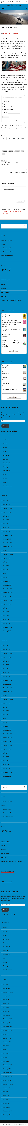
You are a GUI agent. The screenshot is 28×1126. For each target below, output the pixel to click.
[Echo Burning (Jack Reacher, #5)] (24, 318)
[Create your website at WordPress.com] (14, 2)
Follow (5, 426)
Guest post (6, 463)
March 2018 (6, 531)
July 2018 (6, 516)
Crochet (5, 451)
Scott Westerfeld (6, 373)
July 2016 (6, 608)
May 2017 (6, 569)
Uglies (4, 371)
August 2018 (7, 512)
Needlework (6, 470)
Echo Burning (6, 315)
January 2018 (7, 539)
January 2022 (7, 504)
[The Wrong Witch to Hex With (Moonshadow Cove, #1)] (24, 330)
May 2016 (6, 615)
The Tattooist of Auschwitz (10, 389)
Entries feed (7, 248)
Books (5, 444)
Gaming (5, 459)
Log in (5, 244)
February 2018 (7, 535)
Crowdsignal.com (16, 120)
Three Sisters (6, 383)
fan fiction (6, 455)
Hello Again (5, 292)
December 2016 (7, 589)
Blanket (4, 151)
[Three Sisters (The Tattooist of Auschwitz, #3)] (24, 385)
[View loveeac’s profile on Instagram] (6, 269)
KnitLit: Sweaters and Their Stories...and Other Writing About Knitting (12, 343)
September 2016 (8, 600)
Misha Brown (5, 326)
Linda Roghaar (5, 346)
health (11, 151)
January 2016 (7, 631)
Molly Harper (5, 330)
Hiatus (3, 296)
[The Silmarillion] (24, 336)
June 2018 (6, 520)
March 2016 (6, 623)
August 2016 (6, 604)
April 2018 (6, 527)
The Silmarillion (6, 335)
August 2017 (6, 558)
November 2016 (7, 592)
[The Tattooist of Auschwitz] (24, 391)
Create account (7, 240)
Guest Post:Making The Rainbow (11, 300)
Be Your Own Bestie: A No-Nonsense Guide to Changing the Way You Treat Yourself (11, 322)
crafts (5, 447)
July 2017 (6, 562)
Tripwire (4, 377)
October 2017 (7, 550)
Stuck (3, 284)
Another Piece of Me (14, 6)
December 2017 (7, 543)
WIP (3, 154)
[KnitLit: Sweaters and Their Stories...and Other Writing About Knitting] (24, 344)
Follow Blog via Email (10, 407)
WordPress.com (8, 255)
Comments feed (8, 252)
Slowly (3, 288)
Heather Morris (5, 385)
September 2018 (8, 508)
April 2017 (6, 573)
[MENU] (3, 8)
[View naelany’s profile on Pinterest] (10, 269)
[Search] (24, 8)
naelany (16, 33)
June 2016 (6, 612)
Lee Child (4, 316)
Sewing (5, 482)
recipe (5, 478)
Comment (20, 201)
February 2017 (7, 581)
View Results (9, 120)
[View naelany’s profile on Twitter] (2, 269)
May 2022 (6, 500)
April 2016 (6, 619)
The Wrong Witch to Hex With (11, 329)
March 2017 (6, 577)
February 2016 (7, 627)
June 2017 (6, 566)
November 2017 (7, 546)
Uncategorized (7, 486)
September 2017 (8, 554)
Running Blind (6, 366)
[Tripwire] (24, 379)
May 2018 (6, 523)
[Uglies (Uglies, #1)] (24, 373)
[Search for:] (14, 226)
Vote (5, 117)
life (23, 151)
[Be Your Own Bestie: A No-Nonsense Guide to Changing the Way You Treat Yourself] (24, 323)
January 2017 (7, 585)
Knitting (17, 151)
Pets (4, 474)
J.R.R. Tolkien (5, 336)
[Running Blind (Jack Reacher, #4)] (24, 367)
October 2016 (7, 596)
